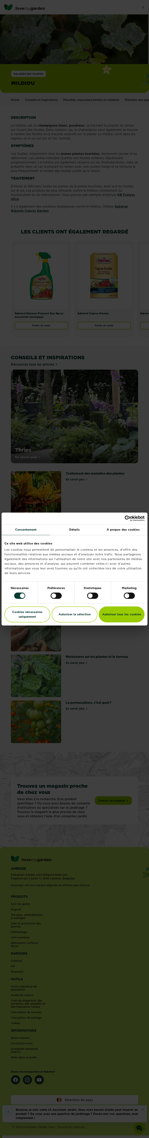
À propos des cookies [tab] (123, 530)
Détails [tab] (74, 530)
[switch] (56, 596)
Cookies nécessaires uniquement (27, 614)
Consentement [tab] (25, 530)
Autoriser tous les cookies (121, 614)
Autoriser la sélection (75, 614)
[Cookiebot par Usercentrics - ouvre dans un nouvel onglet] (128, 518)
